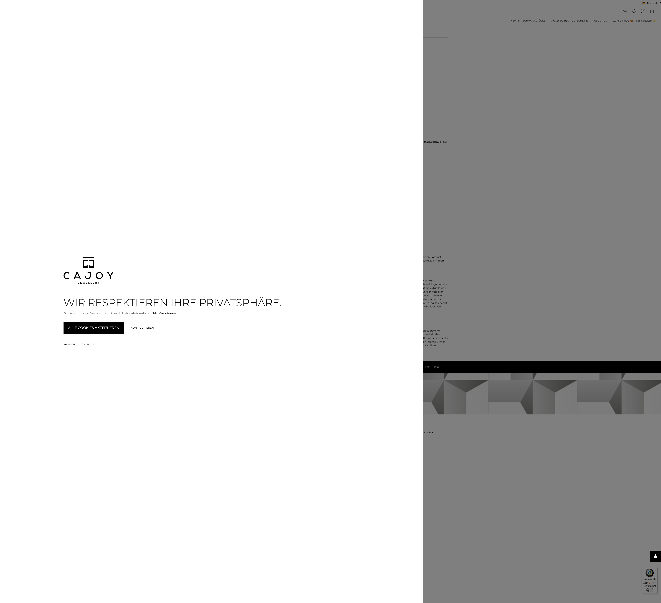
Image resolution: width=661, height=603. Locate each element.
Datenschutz (89, 344)
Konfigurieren (142, 327)
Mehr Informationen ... (164, 313)
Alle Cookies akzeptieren (93, 328)
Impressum (71, 344)
